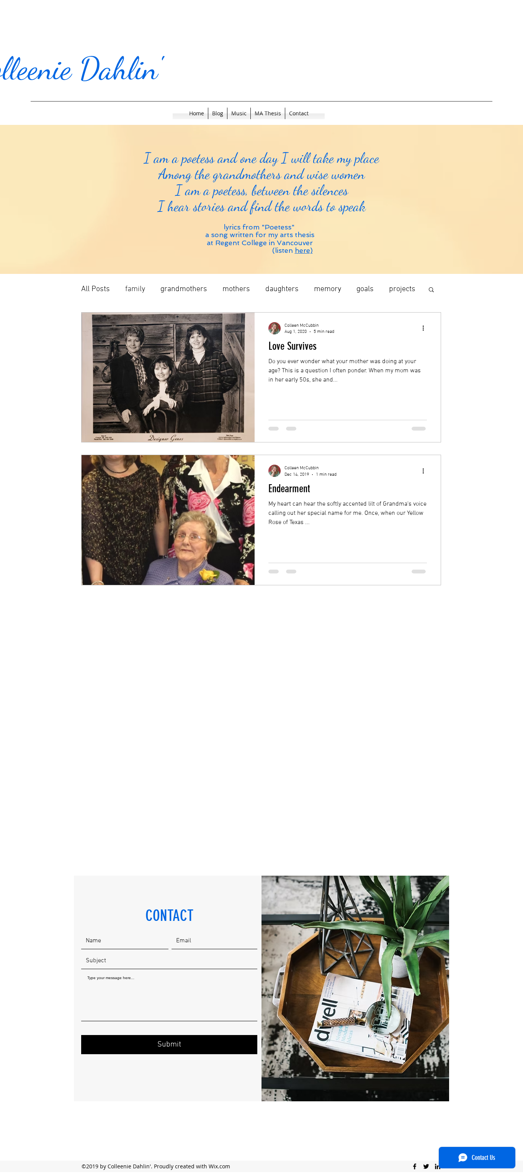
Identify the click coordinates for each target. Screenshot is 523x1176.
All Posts (95, 289)
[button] (431, 290)
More (397, 289)
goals (365, 289)
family (135, 289)
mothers (236, 289)
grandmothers (183, 289)
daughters (282, 289)
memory (327, 289)
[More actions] (425, 328)
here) (304, 250)
